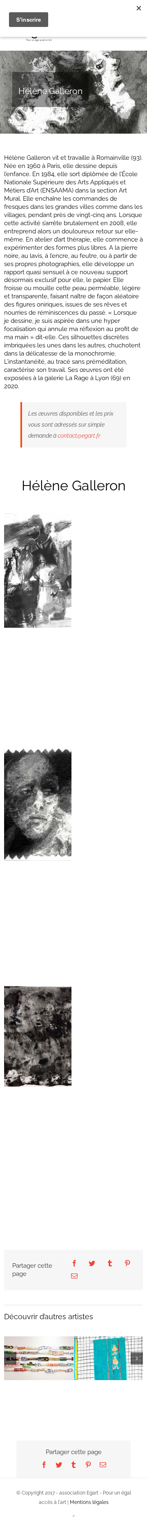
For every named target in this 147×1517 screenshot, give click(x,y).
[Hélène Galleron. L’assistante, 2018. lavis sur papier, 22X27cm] (37, 803)
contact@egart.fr (79, 435)
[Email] (74, 1276)
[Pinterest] (127, 1263)
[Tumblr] (109, 1263)
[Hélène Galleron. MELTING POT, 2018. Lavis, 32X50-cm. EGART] (37, 570)
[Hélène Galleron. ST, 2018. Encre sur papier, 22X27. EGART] (37, 1036)
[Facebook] (74, 1263)
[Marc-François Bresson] (39, 1358)
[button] (10, 1370)
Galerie (39, 1347)
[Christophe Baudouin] (108, 1369)
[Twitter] (92, 1263)
